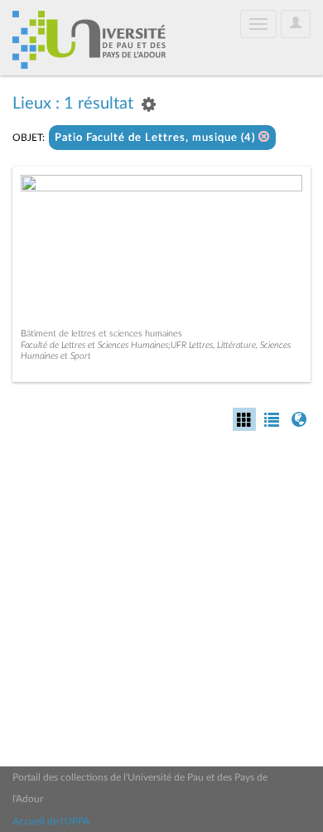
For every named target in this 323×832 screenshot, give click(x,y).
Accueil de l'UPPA (50, 821)
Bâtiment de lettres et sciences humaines (101, 333)
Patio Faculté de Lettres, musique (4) (156, 138)
